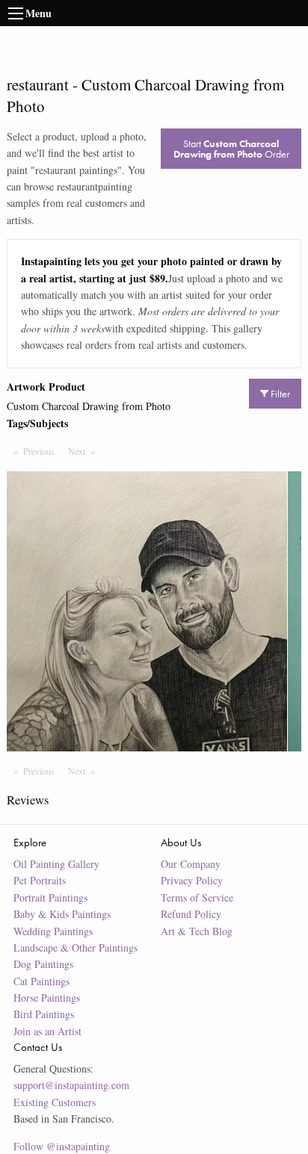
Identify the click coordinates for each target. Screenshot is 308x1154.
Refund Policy (191, 914)
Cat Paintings (41, 981)
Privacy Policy (192, 880)
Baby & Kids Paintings (62, 914)
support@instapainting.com (71, 1085)
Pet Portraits (39, 880)
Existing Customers (54, 1102)
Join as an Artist (47, 1031)
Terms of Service (197, 897)
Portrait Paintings (50, 897)
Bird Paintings (43, 1014)
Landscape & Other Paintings (75, 947)
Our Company (191, 864)
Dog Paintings (43, 964)
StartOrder (231, 149)
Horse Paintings (46, 997)
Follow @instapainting (61, 1146)
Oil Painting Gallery (56, 864)
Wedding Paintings (53, 931)
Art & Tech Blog (196, 931)
